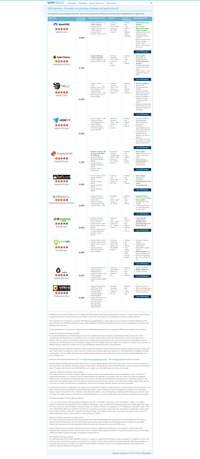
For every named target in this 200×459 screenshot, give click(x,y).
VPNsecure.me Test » (62, 296)
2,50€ (81, 99)
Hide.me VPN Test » (61, 128)
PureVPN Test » (62, 250)
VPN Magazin (72, 3)
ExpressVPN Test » (61, 161)
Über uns (116, 453)
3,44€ (81, 297)
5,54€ (81, 227)
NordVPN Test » (62, 32)
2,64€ (81, 37)
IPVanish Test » (61, 226)
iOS (126, 30)
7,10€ (81, 162)
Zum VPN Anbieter (142, 52)
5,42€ (81, 133)
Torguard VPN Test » (61, 184)
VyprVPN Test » (62, 95)
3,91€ (81, 275)
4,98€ (81, 252)
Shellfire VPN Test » (61, 278)
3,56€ (81, 184)
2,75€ (81, 68)
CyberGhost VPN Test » (62, 64)
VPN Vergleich (146, 453)
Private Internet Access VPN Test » (61, 203)
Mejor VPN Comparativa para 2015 (95, 359)
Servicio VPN (118, 359)
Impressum (123, 453)
